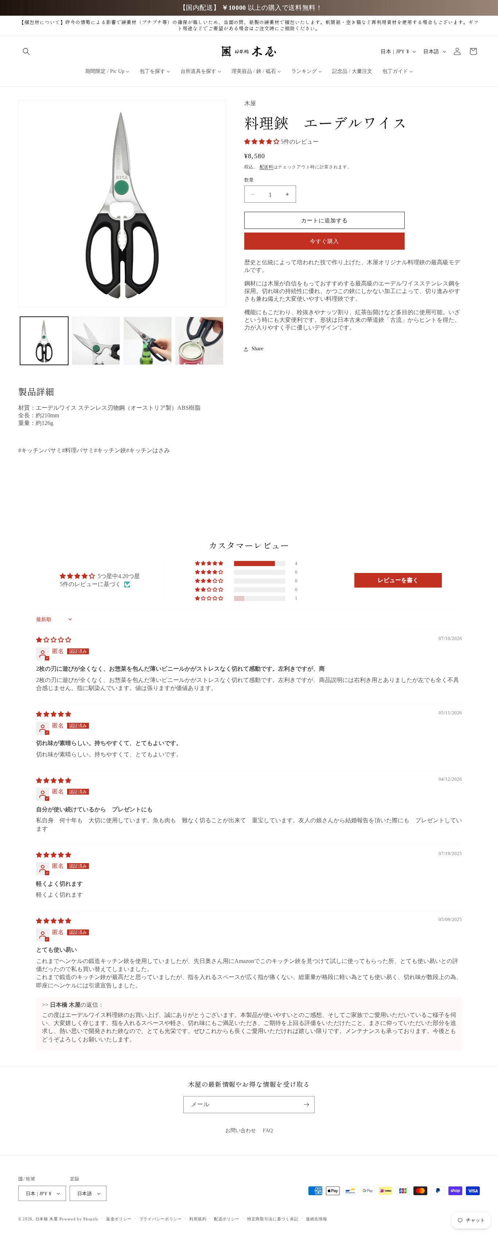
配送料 (266, 167)
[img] (53, 640)
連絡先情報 (316, 1219)
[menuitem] (107, 71)
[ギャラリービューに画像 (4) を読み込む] (199, 341)
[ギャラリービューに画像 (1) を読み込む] (44, 341)
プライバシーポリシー (160, 1219)
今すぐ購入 (324, 242)
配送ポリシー (227, 1219)
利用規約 (197, 1219)
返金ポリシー (119, 1219)
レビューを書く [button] (398, 580)
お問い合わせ (240, 1130)
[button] (26, 51)
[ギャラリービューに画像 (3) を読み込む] (148, 341)
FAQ (268, 1130)
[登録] (306, 1104)
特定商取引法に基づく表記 (272, 1219)
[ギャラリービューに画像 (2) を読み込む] (96, 341)
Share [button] (257, 349)
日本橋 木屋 (46, 1219)
